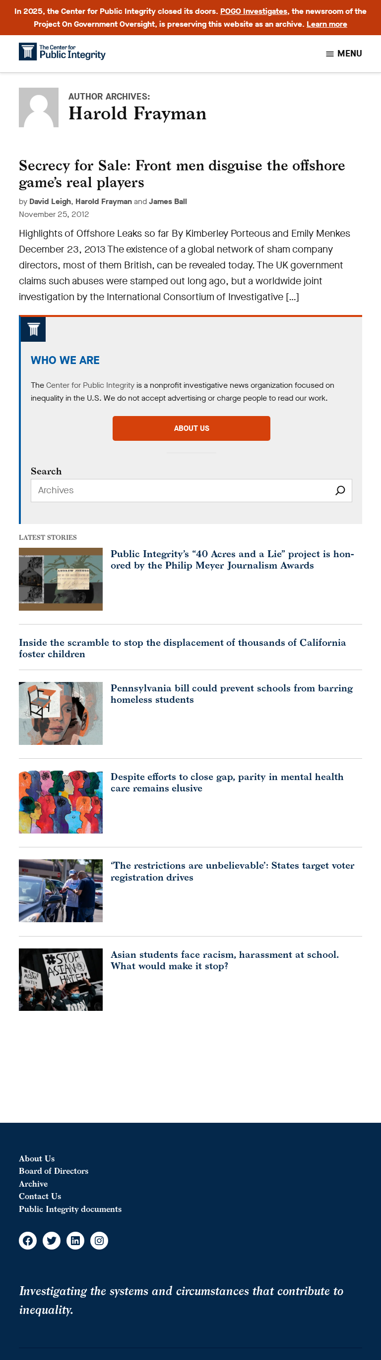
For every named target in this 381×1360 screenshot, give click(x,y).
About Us (37, 1158)
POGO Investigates (253, 11)
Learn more (327, 24)
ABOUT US (191, 428)
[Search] (340, 490)
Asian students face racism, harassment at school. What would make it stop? (225, 959)
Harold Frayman (103, 201)
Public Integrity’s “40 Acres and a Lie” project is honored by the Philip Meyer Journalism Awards (232, 559)
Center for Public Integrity (90, 385)
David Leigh (50, 201)
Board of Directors (53, 1171)
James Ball (168, 201)
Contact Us (40, 1196)
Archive (33, 1184)
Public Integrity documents (70, 1209)
